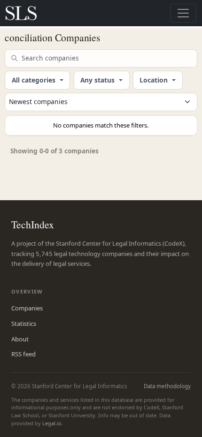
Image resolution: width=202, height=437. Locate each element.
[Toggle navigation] (183, 13)
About (20, 339)
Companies (27, 308)
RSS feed (23, 354)
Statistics (23, 323)
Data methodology (167, 386)
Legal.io (52, 423)
